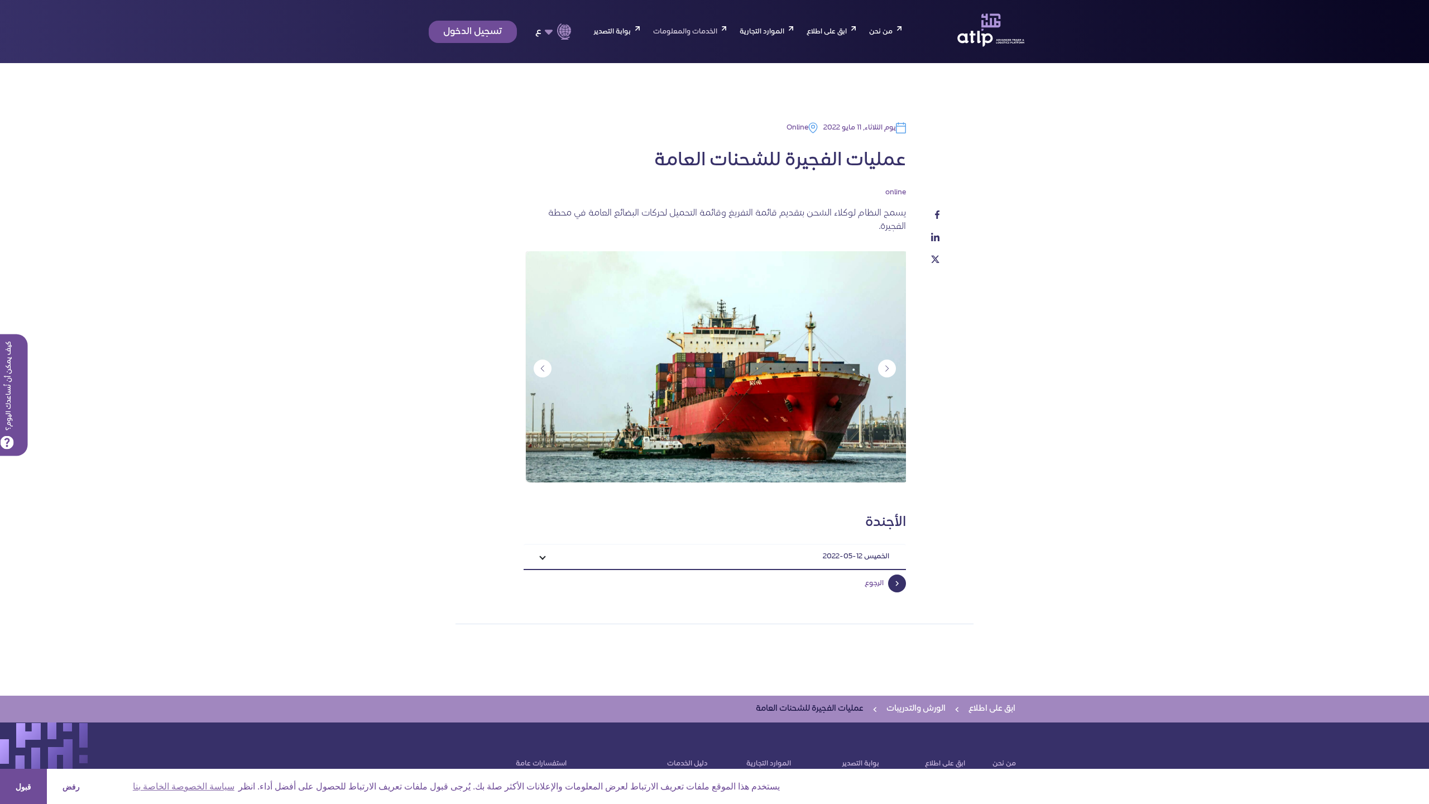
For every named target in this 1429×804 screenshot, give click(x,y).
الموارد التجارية (762, 32)
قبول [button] (23, 786)
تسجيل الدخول (472, 32)
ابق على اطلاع (827, 32)
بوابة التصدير (612, 32)
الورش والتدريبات (916, 709)
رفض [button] (71, 786)
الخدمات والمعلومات (685, 32)
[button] (715, 557)
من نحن (881, 32)
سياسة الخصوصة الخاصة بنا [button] (183, 786)
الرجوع (874, 583)
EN (546, 50)
